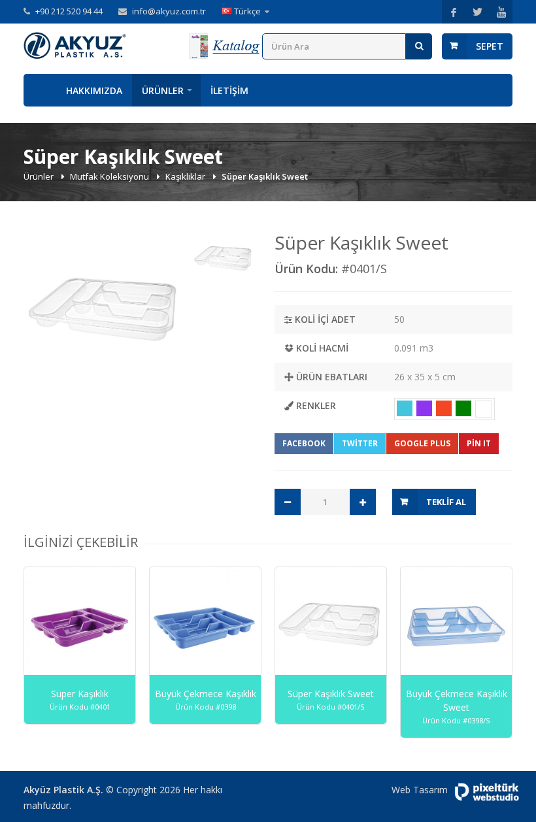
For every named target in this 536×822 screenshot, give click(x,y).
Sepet (489, 46)
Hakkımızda (94, 90)
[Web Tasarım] (486, 792)
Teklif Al (446, 502)
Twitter (360, 443)
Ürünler (163, 90)
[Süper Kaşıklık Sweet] (105, 307)
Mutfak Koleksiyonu (110, 176)
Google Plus (422, 443)
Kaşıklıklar (186, 176)
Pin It (479, 443)
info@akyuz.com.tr (169, 11)
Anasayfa (40, 90)
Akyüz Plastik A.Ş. (63, 789)
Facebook (304, 443)
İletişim (229, 90)
